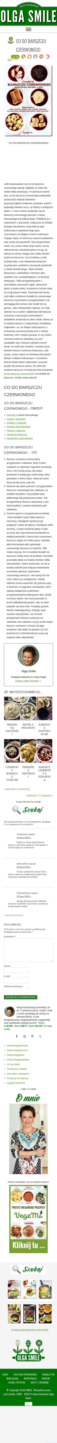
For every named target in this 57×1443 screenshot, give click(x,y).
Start (5, 1374)
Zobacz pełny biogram (27, 681)
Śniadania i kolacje (17, 1069)
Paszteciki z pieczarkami (20, 438)
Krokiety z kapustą (16, 423)
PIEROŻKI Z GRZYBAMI (28, 771)
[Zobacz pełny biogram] (40, 681)
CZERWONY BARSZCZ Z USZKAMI (12, 773)
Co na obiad (13, 1064)
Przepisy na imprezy (17, 1078)
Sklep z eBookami (40, 1382)
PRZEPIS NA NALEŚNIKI (12, 729)
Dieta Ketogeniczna (17, 1050)
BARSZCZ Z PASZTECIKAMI (44, 729)
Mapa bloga (12, 1378)
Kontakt (46, 1378)
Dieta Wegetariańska (18, 1059)
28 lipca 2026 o (24, 837)
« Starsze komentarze (13, 915)
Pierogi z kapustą (16, 430)
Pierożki (11, 415)
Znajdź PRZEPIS (16, 1083)
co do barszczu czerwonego (19, 373)
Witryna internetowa (13, 986)
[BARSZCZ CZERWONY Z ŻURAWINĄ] (44, 762)
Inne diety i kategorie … (19, 1073)
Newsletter (48, 1374)
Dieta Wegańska (15, 1055)
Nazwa (7, 966)
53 (17, 56)
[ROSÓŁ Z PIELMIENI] (28, 719)
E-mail (7, 976)
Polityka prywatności (25, 1374)
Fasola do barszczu (17, 434)
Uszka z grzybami (16, 419)
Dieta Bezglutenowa (17, 1045)
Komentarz (10, 936)
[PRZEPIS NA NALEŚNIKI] (12, 719)
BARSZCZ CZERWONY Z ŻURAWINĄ (44, 773)
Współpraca (30, 1378)
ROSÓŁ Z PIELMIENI (28, 726)
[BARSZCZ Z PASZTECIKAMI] (44, 719)
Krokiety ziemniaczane (18, 426)
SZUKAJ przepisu (16, 1382)
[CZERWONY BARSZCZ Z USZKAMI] (12, 762)
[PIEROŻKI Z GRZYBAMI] (28, 762)
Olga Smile (26, 1390)
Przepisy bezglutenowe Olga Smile (29, 1329)
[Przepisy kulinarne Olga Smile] (28, 16)
